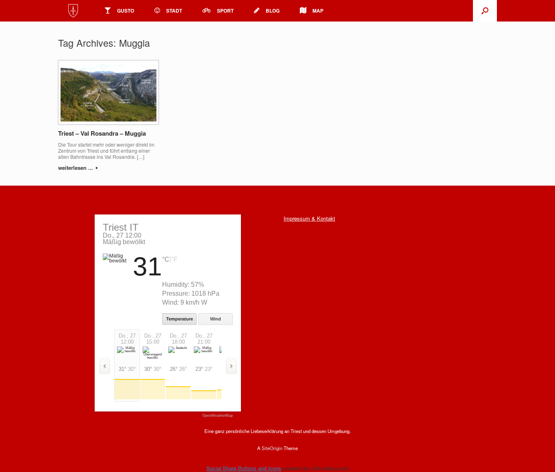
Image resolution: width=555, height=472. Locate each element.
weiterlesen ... (76, 167)
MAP (317, 10)
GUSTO (125, 10)
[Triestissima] (73, 11)
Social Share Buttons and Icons (243, 468)
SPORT (225, 10)
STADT (174, 10)
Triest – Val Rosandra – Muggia (102, 133)
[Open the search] (485, 11)
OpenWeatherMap (217, 416)
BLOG (273, 10)
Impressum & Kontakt (309, 218)
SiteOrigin (272, 448)
